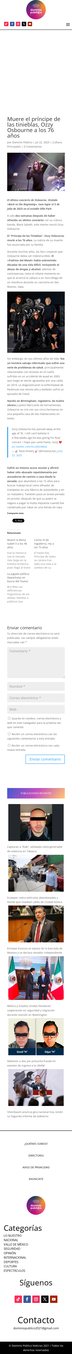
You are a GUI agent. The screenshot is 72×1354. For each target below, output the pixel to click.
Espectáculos (14, 1271)
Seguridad (12, 1249)
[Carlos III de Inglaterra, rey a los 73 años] (47, 553)
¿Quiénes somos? (36, 1143)
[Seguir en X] (24, 24)
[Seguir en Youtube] (30, 24)
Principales (14, 146)
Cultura (57, 142)
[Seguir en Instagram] (18, 24)
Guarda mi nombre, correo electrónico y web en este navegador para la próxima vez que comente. (34, 723)
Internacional (15, 1258)
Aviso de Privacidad (36, 1167)
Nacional (11, 1240)
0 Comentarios (33, 146)
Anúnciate (36, 1179)
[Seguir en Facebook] (12, 24)
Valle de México (16, 1244)
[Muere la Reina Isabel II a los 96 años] (20, 553)
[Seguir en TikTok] (6, 24)
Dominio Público (22, 142)
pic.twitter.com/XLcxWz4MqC (29, 446)
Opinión (10, 1253)
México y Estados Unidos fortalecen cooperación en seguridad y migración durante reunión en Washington (31, 1010)
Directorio (36, 1155)
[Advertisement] (36, 68)
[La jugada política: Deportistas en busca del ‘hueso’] (20, 587)
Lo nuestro (13, 1236)
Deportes (11, 1262)
